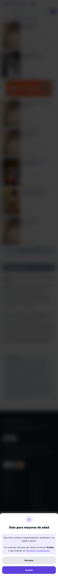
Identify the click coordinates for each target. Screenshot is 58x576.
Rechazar (29, 560)
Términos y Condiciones (37, 550)
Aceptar (29, 570)
